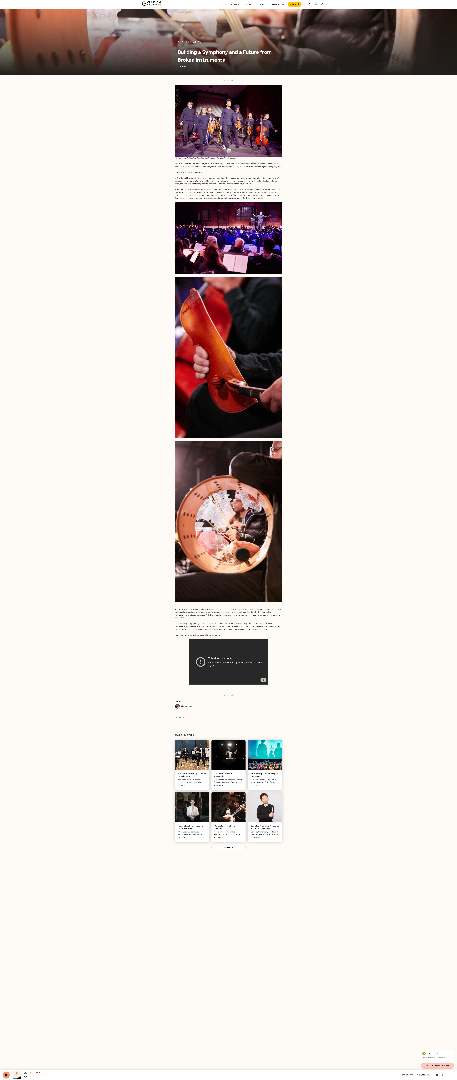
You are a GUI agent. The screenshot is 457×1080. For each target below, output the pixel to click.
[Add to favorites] (25, 1076)
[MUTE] (437, 1075)
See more (228, 847)
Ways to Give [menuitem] (278, 4)
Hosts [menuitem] (262, 4)
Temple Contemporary (190, 189)
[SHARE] (25, 1073)
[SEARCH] (322, 4)
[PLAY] (6, 1075)
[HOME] (152, 4)
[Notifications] (309, 4)
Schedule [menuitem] (235, 4)
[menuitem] (249, 4)
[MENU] (134, 4)
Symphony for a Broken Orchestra (248, 195)
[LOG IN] (316, 4)
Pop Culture (228, 81)
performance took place (189, 609)
